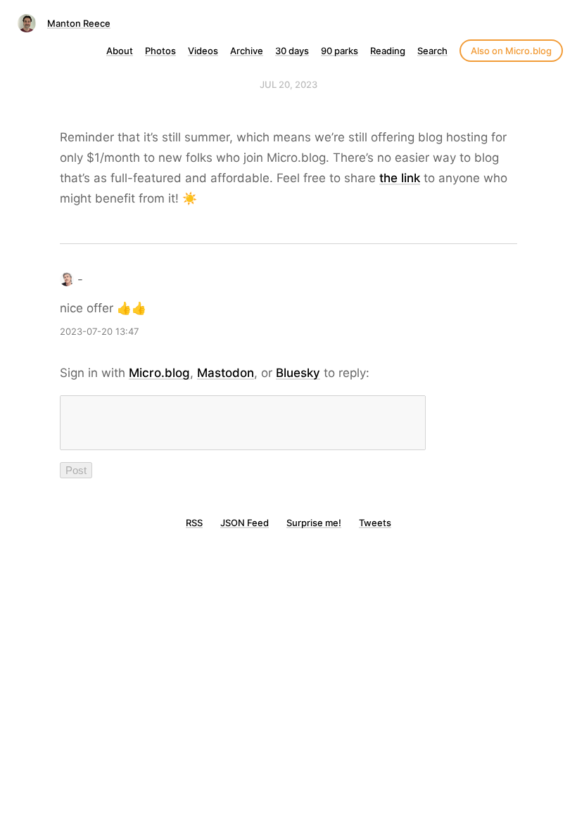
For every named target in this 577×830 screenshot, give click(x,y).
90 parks (339, 50)
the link (399, 178)
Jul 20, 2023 (288, 84)
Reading (387, 50)
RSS (194, 522)
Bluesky (298, 373)
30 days (292, 50)
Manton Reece (78, 23)
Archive (246, 50)
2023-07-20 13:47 (99, 331)
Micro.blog (159, 373)
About (119, 50)
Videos (203, 50)
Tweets (375, 522)
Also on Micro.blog (511, 50)
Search (432, 50)
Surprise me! (313, 522)
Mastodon (225, 373)
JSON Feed (244, 522)
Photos (160, 50)
